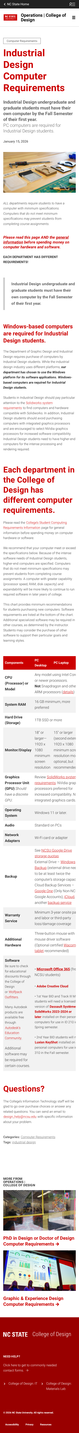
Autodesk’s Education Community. (13, 1033)
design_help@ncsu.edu (19, 1117)
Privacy (29, 1424)
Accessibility (12, 1424)
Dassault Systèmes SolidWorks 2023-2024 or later (56, 1012)
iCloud (69, 897)
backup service (60, 902)
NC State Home (18, 4)
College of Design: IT (23, 1383)
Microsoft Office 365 (53, 969)
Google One (44, 891)
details (68, 692)
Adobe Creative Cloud (52, 986)
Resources (45, 1424)
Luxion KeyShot (46, 1042)
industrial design (24, 1142)
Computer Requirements (38, 1137)
